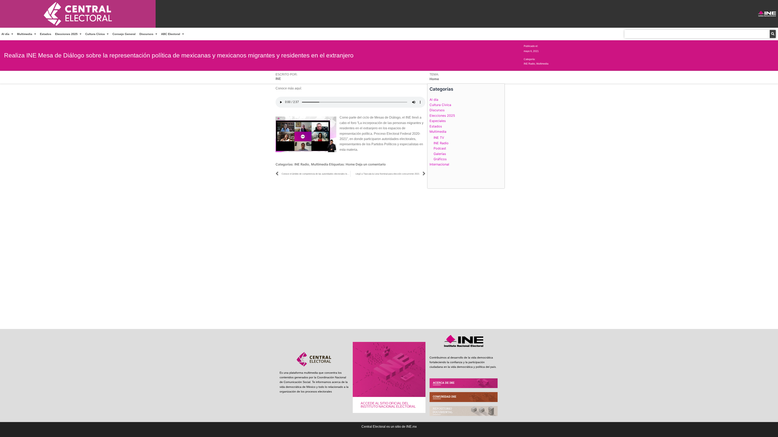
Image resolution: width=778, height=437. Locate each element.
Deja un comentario (371, 164)
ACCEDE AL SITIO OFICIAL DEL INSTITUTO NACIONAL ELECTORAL (388, 405)
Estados (45, 34)
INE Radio (529, 63)
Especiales (438, 121)
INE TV (439, 138)
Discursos (146, 34)
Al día (5, 34)
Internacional (439, 164)
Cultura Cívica (95, 34)
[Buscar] (773, 34)
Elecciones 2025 (66, 34)
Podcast (440, 148)
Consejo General (124, 34)
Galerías (440, 154)
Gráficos (440, 159)
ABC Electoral (170, 34)
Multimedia (24, 34)
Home (350, 164)
